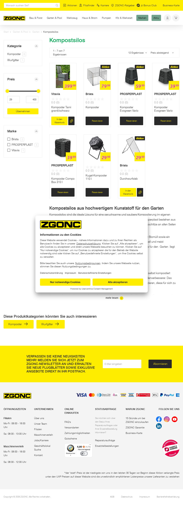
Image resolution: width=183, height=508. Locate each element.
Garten (36, 31)
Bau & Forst (35, 17)
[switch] (84, 453)
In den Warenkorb (60, 121)
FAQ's (68, 422)
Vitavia (55, 94)
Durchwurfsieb (129, 178)
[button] (23, 46)
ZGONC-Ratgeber (125, 5)
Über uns (39, 418)
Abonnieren (160, 364)
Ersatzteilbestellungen (107, 445)
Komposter (16, 54)
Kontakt (38, 455)
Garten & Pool (54, 17)
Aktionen (72, 5)
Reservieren (97, 120)
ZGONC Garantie (135, 427)
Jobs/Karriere (41, 440)
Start (6, 31)
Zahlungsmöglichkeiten (77, 433)
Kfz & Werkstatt (124, 17)
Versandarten (72, 427)
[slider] (7, 91)
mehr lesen (112, 297)
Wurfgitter (15, 60)
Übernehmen (23, 111)
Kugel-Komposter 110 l (96, 177)
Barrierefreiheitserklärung (168, 496)
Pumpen (106, 17)
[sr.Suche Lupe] (57, 5)
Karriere (105, 5)
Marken (142, 17)
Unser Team (40, 423)
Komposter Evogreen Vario (129, 109)
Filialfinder (88, 5)
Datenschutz (127, 496)
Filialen (38, 429)
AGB (112, 496)
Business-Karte (171, 5)
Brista (89, 94)
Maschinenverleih (43, 434)
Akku (156, 17)
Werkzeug (72, 17)
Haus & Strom (89, 17)
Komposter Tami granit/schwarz (61, 109)
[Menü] (90, 445)
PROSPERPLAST (131, 94)
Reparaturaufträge (105, 440)
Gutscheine (71, 438)
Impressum (144, 496)
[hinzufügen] (71, 121)
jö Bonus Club (149, 5)
